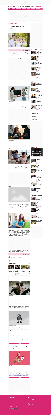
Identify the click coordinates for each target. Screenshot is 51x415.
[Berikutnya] (30, 318)
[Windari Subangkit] (9, 261)
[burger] (42, 6)
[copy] (29, 50)
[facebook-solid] (25, 50)
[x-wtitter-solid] (27, 50)
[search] (34, 6)
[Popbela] (11, 6)
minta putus (12, 54)
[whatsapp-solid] (23, 50)
